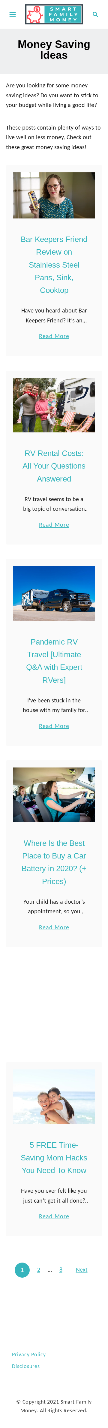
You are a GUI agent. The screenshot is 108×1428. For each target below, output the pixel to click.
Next (82, 1270)
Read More (54, 337)
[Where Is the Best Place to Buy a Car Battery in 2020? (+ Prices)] (54, 794)
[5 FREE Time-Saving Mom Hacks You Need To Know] (54, 1096)
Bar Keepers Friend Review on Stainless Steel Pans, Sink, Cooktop (54, 265)
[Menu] (12, 14)
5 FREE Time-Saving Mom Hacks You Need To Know (54, 1158)
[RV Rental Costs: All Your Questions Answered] (54, 405)
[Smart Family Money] (54, 14)
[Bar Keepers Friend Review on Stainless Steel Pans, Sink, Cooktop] (54, 195)
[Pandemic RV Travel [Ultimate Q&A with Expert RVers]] (54, 593)
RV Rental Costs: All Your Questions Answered (54, 466)
